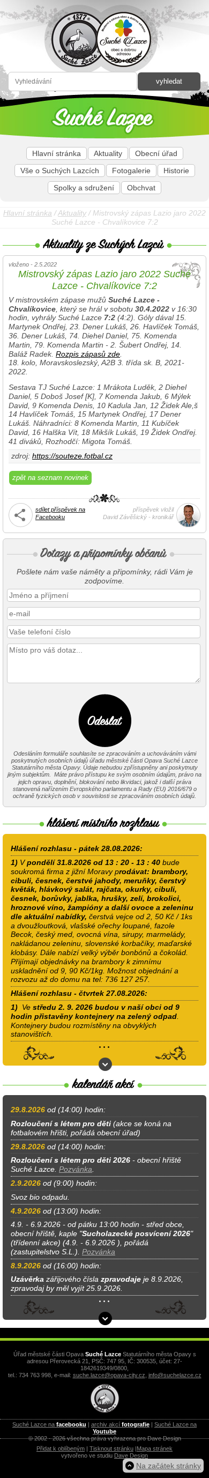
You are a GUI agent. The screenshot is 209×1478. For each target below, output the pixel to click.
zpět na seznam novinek (50, 478)
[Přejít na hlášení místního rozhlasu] (105, 1064)
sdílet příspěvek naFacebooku (60, 513)
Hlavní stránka (56, 153)
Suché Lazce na (49, 1424)
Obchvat (141, 187)
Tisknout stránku (111, 1448)
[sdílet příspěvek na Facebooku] (21, 525)
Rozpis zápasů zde (88, 354)
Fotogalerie (131, 170)
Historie (176, 170)
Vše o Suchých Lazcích (59, 170)
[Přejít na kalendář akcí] (105, 1318)
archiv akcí (120, 1424)
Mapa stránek (155, 1448)
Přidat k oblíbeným (60, 1448)
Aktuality (108, 153)
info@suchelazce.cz (174, 1375)
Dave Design (131, 1455)
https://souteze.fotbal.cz (72, 456)
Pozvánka (75, 1169)
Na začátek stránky (168, 1465)
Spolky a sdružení (84, 187)
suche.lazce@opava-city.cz (109, 1375)
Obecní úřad (156, 153)
